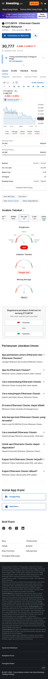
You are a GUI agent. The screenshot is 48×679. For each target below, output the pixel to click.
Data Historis (17, 77)
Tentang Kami (31, 541)
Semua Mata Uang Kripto (31, 9)
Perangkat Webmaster (11, 556)
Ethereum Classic (13, 201)
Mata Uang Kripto (10, 9)
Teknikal (24, 71)
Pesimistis (26, 323)
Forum (34, 71)
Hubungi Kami (31, 551)
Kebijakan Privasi (8, 656)
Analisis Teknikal (12, 210)
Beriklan (29, 546)
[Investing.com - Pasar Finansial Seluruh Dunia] (14, 3)
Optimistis (26, 334)
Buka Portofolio (8, 551)
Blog (4, 541)
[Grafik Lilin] (4, 82)
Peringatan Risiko (8, 663)
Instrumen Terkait (31, 77)
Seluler (5, 546)
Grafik (14, 71)
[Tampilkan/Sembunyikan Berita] (16, 82)
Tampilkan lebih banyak (24, 187)
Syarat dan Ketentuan (9, 648)
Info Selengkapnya (16, 61)
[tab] (13, 218)
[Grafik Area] (8, 82)
